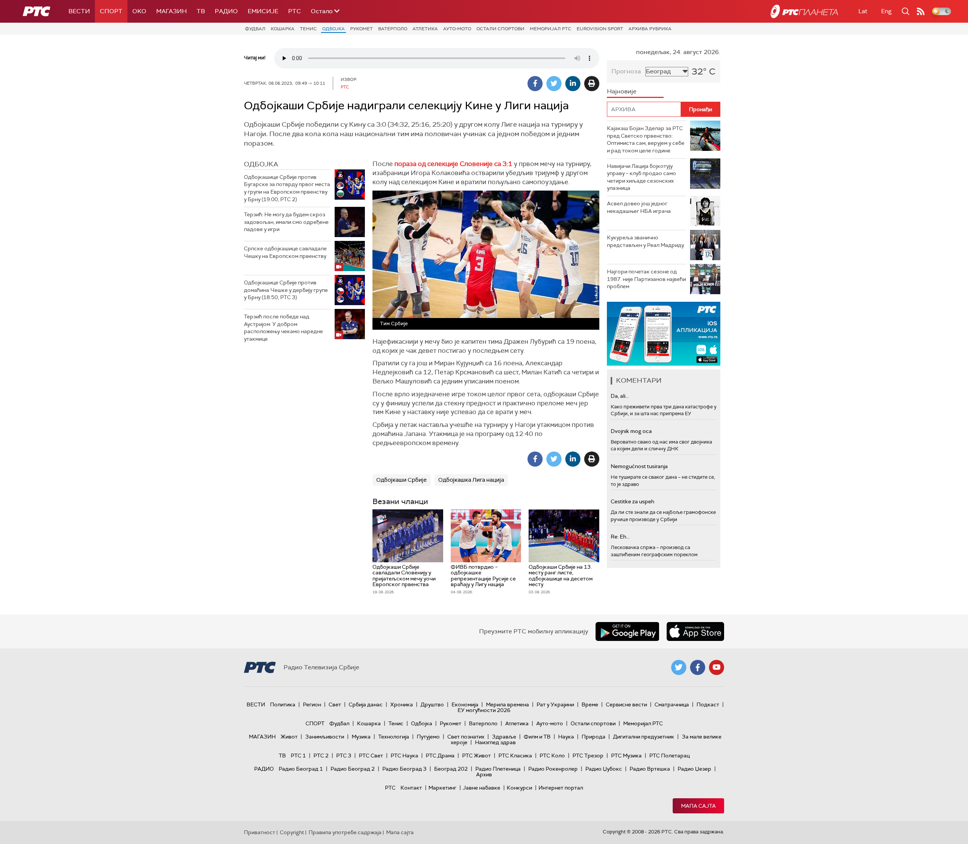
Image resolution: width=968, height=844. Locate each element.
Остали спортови (500, 29)
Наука (566, 736)
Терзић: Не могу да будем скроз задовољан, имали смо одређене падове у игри (286, 222)
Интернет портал (560, 787)
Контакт (411, 787)
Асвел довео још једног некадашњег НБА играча (639, 207)
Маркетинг (442, 787)
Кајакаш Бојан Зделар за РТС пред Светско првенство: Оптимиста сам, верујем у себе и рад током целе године (645, 139)
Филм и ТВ (537, 736)
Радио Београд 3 (404, 768)
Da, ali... (620, 396)
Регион (312, 704)
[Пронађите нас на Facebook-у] (697, 667)
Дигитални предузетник (643, 736)
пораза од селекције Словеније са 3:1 (454, 164)
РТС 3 (343, 755)
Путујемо (428, 736)
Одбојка (333, 29)
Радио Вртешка (650, 768)
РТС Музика (626, 755)
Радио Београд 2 (352, 768)
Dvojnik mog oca (631, 431)
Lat (862, 11)
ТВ (201, 11)
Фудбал (255, 29)
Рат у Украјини (555, 704)
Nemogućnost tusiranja (639, 466)
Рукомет (361, 29)
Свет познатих (465, 736)
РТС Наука (404, 755)
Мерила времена (507, 704)
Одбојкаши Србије (401, 480)
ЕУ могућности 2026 (484, 710)
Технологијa (393, 736)
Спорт (111, 11)
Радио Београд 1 (301, 768)
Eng (886, 11)
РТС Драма (440, 755)
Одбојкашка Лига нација (471, 480)
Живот (289, 736)
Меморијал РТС (550, 29)
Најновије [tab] (621, 91)
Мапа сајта (698, 805)
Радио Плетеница (498, 768)
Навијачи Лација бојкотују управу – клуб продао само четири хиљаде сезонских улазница (641, 177)
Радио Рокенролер (553, 768)
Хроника (401, 704)
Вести (79, 11)
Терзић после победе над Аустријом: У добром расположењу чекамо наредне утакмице (283, 327)
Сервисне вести (626, 704)
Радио (226, 11)
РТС (294, 11)
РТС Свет (371, 755)
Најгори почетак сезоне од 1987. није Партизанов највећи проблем (646, 279)
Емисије (263, 11)
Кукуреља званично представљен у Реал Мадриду (645, 241)
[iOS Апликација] (663, 334)
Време (590, 704)
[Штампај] (591, 83)
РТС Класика (515, 755)
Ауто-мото (457, 29)
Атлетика (425, 29)
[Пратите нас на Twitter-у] (678, 667)
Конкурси (519, 787)
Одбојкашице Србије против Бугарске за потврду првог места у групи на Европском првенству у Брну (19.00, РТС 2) (287, 188)
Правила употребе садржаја (345, 832)
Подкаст (708, 704)
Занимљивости (324, 736)
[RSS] (920, 11)
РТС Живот (476, 755)
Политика (282, 704)
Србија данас (366, 704)
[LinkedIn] (572, 83)
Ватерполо (392, 29)
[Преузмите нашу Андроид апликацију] (627, 631)
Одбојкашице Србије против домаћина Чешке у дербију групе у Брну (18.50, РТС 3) (286, 290)
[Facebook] (535, 83)
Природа (593, 736)
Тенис (308, 29)
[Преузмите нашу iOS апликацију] (695, 631)
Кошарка (283, 29)
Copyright (292, 832)
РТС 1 (298, 755)
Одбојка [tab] (261, 164)
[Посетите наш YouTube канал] (716, 667)
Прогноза (626, 71)
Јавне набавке (481, 787)
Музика (361, 736)
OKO (139, 11)
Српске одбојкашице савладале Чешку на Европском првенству (285, 252)
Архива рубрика (650, 29)
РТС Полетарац (669, 755)
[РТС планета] (804, 11)
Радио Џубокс (603, 768)
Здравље (504, 736)
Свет (335, 704)
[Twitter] (554, 83)
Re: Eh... (620, 536)
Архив (484, 774)
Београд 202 (451, 768)
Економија (464, 704)
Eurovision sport (600, 29)
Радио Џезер (694, 768)
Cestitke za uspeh (632, 501)
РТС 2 (321, 755)
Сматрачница (672, 704)
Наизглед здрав (495, 742)
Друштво (432, 704)
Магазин (171, 11)
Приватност (259, 832)
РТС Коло (552, 755)
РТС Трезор (587, 755)
